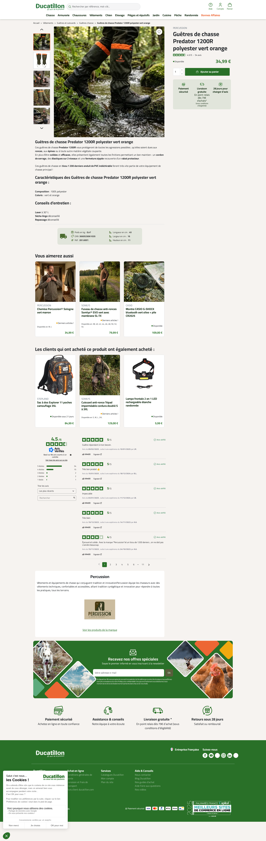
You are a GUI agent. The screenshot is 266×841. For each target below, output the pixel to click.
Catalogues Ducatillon (112, 775)
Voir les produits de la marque (100, 630)
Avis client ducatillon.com (80, 790)
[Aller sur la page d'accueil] (49, 6)
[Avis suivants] (148, 564)
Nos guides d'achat (144, 782)
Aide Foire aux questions (147, 786)
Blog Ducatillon (143, 778)
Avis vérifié (161, 440)
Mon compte (107, 778)
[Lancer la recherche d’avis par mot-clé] (74, 498)
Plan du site (107, 782)
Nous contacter (143, 775)
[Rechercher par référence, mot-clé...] (69, 6)
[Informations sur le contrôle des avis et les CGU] (70, 455)
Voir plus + (43, 688)
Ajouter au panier (209, 72)
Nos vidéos (140, 790)
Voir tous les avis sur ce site (56, 460)
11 (143, 564)
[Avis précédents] (99, 564)
